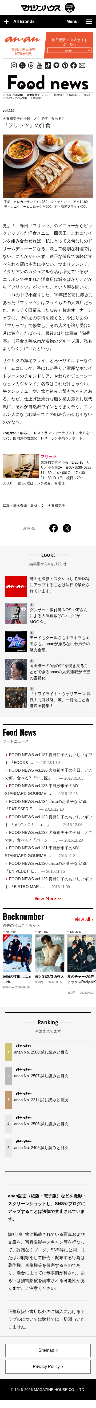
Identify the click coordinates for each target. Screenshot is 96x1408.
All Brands (24, 21)
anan (68, 50)
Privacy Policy (46, 1366)
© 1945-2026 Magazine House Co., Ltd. (48, 1389)
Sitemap (46, 1350)
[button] (90, 958)
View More (45, 898)
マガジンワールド (48, 8)
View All (82, 919)
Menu (72, 21)
